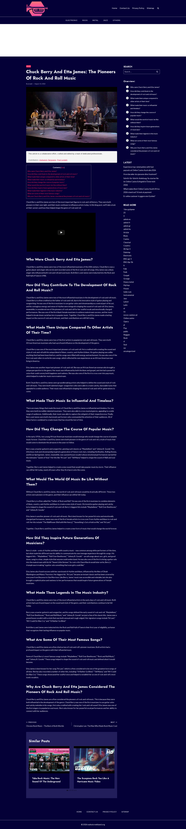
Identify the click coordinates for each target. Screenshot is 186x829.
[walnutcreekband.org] (37, 8)
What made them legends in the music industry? (44, 191)
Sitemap (150, 8)
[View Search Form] (158, 8)
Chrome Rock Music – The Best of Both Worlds (45, 724)
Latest (126, 302)
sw (124, 348)
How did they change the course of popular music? (45, 182)
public (125, 331)
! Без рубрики (129, 209)
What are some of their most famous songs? (43, 193)
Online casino (128, 318)
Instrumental (128, 295)
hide (62, 167)
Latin (125, 305)
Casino (126, 239)
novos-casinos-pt (130, 315)
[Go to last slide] (32, 767)
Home (114, 8)
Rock (85, 20)
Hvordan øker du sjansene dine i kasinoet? (140, 174)
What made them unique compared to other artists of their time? (51, 177)
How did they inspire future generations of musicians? (47, 188)
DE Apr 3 (126, 249)
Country (126, 245)
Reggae (126, 335)
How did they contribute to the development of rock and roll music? (52, 174)
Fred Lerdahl (62, 160)
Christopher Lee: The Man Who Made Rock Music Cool (95, 724)
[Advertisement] (93, 40)
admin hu (127, 229)
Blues (125, 236)
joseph (30, 84)
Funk (125, 272)
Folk (125, 269)
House (126, 288)
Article (126, 232)
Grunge (126, 278)
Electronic (72, 20)
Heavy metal (128, 282)
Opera (126, 321)
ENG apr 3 (127, 259)
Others (116, 20)
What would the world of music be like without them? (47, 185)
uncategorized (129, 351)
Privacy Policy (138, 8)
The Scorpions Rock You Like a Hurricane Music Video (93, 780)
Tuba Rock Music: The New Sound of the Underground (46, 780)
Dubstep (126, 252)
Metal (95, 20)
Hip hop (126, 285)
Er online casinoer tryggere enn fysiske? (139, 196)
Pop (125, 328)
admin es (127, 219)
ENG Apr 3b (128, 262)
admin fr (126, 222)
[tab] (67, 790)
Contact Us (125, 8)
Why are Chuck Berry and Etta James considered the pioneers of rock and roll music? (58, 196)
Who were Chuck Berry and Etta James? (42, 171)
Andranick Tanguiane (47, 160)
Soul (125, 344)
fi (124, 265)
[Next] (111, 767)
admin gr (127, 226)
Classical (127, 242)
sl (124, 341)
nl (124, 308)
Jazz (105, 20)
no (124, 311)
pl (124, 325)
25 (124, 212)
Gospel (126, 275)
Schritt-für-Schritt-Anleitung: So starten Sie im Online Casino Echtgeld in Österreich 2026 (141, 181)
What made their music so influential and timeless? (46, 179)
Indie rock (127, 292)
